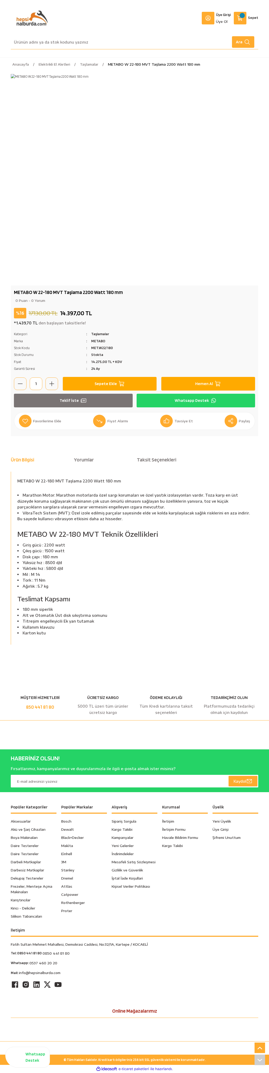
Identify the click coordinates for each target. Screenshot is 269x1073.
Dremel (67, 878)
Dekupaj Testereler (27, 878)
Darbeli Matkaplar (26, 862)
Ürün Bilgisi (22, 460)
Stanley (67, 870)
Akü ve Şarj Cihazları (28, 829)
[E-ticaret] (133, 1069)
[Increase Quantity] (51, 383)
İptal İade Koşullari (127, 878)
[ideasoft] (106, 1069)
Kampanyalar (122, 837)
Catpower (69, 894)
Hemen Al (204, 383)
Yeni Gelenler (123, 845)
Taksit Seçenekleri (156, 460)
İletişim (168, 821)
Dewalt (67, 829)
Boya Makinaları (24, 837)
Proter (66, 910)
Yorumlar (84, 460)
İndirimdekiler (123, 853)
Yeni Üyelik (222, 821)
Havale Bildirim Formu (180, 837)
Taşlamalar (100, 334)
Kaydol (240, 781)
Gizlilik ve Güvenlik (127, 870)
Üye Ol (221, 21)
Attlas (66, 886)
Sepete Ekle (106, 383)
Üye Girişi (223, 14)
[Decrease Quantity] (20, 383)
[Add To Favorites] (40, 421)
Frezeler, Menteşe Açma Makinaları (31, 889)
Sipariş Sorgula (124, 821)
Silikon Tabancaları (26, 916)
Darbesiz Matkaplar (27, 870)
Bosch (66, 821)
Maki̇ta (67, 845)
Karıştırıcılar (20, 900)
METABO (98, 341)
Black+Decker (72, 837)
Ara (239, 41)
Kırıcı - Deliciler (23, 908)
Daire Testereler (25, 845)
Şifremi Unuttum (227, 837)
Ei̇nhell (66, 853)
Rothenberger (73, 902)
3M (63, 862)
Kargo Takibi (122, 829)
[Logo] (32, 18)
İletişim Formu (173, 829)
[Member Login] (208, 18)
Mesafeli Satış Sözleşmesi (134, 862)
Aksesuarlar (21, 821)
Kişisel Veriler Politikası (131, 886)
